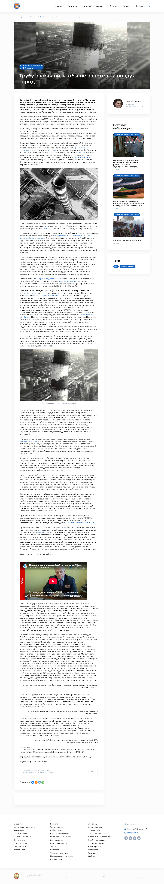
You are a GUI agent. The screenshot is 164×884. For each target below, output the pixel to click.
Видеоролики (56, 850)
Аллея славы (19, 830)
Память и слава (20, 834)
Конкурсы (72, 6)
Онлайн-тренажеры (96, 840)
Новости (54, 824)
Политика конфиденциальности (138, 877)
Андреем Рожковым (29, 441)
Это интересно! (94, 846)
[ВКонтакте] (32, 782)
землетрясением (81, 157)
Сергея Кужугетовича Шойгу (81, 523)
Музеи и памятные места (24, 827)
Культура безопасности (93, 6)
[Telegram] (39, 782)
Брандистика (56, 859)
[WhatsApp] (42, 782)
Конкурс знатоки (95, 827)
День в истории (20, 843)
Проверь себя (94, 830)
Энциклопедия (56, 827)
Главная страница (20, 17)
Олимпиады (93, 824)
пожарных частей (28, 293)
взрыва (45, 228)
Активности (93, 850)
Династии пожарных (22, 837)
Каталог (126, 6)
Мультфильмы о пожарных (61, 856)
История (58, 6)
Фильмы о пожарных (59, 853)
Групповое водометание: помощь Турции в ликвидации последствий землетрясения (128, 203)
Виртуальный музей (58, 843)
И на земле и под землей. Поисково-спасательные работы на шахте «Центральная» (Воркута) (126, 163)
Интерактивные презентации (100, 837)
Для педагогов (56, 840)
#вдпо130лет (19, 850)
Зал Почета (92, 856)
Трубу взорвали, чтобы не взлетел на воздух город (59, 17)
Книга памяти (19, 840)
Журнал (139, 6)
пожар (82, 152)
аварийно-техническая (51, 295)
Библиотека (55, 830)
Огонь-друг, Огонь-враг (98, 834)
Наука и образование (59, 834)
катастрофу (50, 150)
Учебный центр (20, 846)
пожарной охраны (67, 281)
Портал (113, 6)
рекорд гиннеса (127, 266)
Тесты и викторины (96, 843)
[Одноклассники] (36, 782)
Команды (92, 853)
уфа (116, 266)
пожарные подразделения (48, 279)
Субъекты (18, 824)
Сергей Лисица (133, 101)
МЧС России (43, 532)
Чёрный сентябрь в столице (127, 240)
